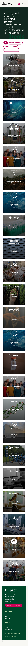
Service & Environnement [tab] (11, 50)
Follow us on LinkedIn (14, 605)
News (6, 627)
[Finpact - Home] (7, 3)
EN (19, 3)
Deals (6, 625)
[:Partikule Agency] (2, 641)
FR (22, 3)
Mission (7, 614)
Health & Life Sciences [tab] (11, 46)
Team (6, 616)
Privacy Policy (8, 629)
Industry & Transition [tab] (15, 42)
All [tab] (6, 42)
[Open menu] (25, 4)
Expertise (7, 618)
